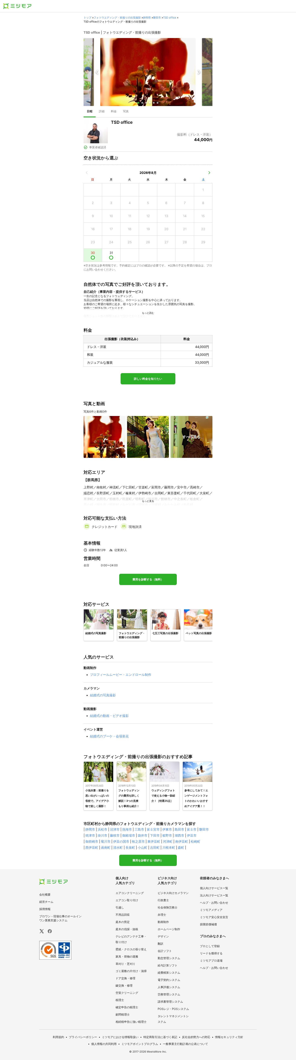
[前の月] (87, 172)
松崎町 (195, 841)
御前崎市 (91, 841)
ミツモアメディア (211, 909)
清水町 (118, 847)
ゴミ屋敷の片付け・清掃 (131, 971)
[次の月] (209, 172)
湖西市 (179, 835)
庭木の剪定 (123, 922)
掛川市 (102, 835)
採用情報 (45, 909)
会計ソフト (165, 951)
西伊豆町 (91, 847)
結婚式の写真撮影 (103, 695)
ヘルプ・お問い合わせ (214, 902)
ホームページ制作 (169, 929)
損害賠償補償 (208, 924)
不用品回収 (123, 914)
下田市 (155, 835)
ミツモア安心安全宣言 (214, 917)
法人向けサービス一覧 (214, 895)
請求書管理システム (170, 1001)
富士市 (192, 829)
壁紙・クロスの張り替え (131, 949)
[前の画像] (97, 72)
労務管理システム (169, 994)
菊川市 (106, 841)
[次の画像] (199, 72)
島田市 (179, 829)
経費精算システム (169, 972)
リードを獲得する (211, 953)
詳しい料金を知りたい (148, 378)
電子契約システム (169, 980)
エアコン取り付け (127, 900)
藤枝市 (115, 835)
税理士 (120, 1000)
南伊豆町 (181, 841)
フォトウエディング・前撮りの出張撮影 (117, 17)
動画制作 (163, 922)
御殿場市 (128, 835)
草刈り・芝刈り (125, 963)
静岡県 (147, 17)
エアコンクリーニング (130, 893)
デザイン (163, 936)
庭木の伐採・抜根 (127, 929)
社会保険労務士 (167, 907)
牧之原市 (138, 841)
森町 (181, 847)
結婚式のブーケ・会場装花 (109, 736)
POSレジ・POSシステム (173, 1008)
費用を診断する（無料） (148, 579)
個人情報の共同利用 (104, 1044)
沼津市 (115, 829)
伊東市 (167, 829)
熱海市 (127, 829)
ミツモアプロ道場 (211, 960)
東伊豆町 (153, 841)
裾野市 (167, 835)
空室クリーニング (127, 992)
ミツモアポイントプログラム (139, 1044)
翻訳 (160, 943)
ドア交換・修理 (125, 978)
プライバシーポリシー (83, 1037)
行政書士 (163, 900)
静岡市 (90, 829)
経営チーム (46, 901)
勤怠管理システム (169, 958)
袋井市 (142, 835)
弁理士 (162, 914)
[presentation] (90, 111)
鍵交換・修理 (124, 985)
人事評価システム (169, 987)
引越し (120, 907)
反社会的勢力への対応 (196, 1037)
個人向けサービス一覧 (214, 888)
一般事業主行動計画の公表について (185, 1044)
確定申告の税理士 (127, 1007)
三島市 (139, 829)
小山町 (142, 847)
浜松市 (102, 829)
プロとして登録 (210, 946)
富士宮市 (153, 829)
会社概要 (45, 894)
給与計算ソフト (167, 965)
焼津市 (90, 835)
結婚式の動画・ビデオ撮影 (109, 716)
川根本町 (168, 847)
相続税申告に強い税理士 (131, 1021)
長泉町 (130, 847)
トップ (87, 17)
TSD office (169, 17)
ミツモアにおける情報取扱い (120, 1037)
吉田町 (155, 847)
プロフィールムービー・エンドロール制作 (120, 675)
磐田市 (157, 17)
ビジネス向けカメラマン (173, 893)
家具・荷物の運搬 (127, 956)
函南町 (106, 847)
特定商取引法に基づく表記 (160, 1037)
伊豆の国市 (121, 841)
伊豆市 (192, 835)
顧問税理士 (123, 1014)
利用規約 (58, 1037)
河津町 (168, 841)
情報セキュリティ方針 (229, 1037)
